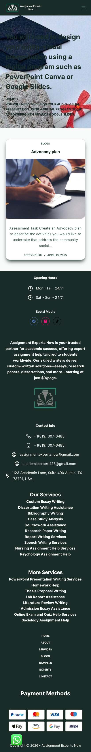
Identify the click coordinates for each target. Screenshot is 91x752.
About (45, 642)
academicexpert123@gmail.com (49, 463)
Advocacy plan (45, 151)
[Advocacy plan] (45, 188)
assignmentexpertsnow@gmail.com (49, 454)
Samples (45, 663)
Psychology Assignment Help (45, 554)
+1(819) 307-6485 (49, 436)
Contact (45, 676)
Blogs (45, 143)
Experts (45, 669)
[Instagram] (45, 321)
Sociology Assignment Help (45, 620)
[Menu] (83, 8)
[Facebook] (34, 321)
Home (45, 635)
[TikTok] (57, 321)
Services (45, 649)
